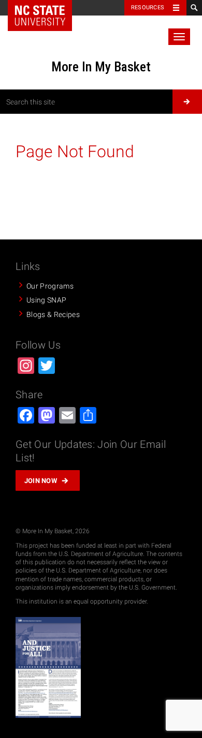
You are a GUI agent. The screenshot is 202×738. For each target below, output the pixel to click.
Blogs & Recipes (53, 314)
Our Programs (50, 286)
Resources (147, 7)
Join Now (40, 481)
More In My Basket (101, 66)
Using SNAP (46, 300)
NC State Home (40, 15)
